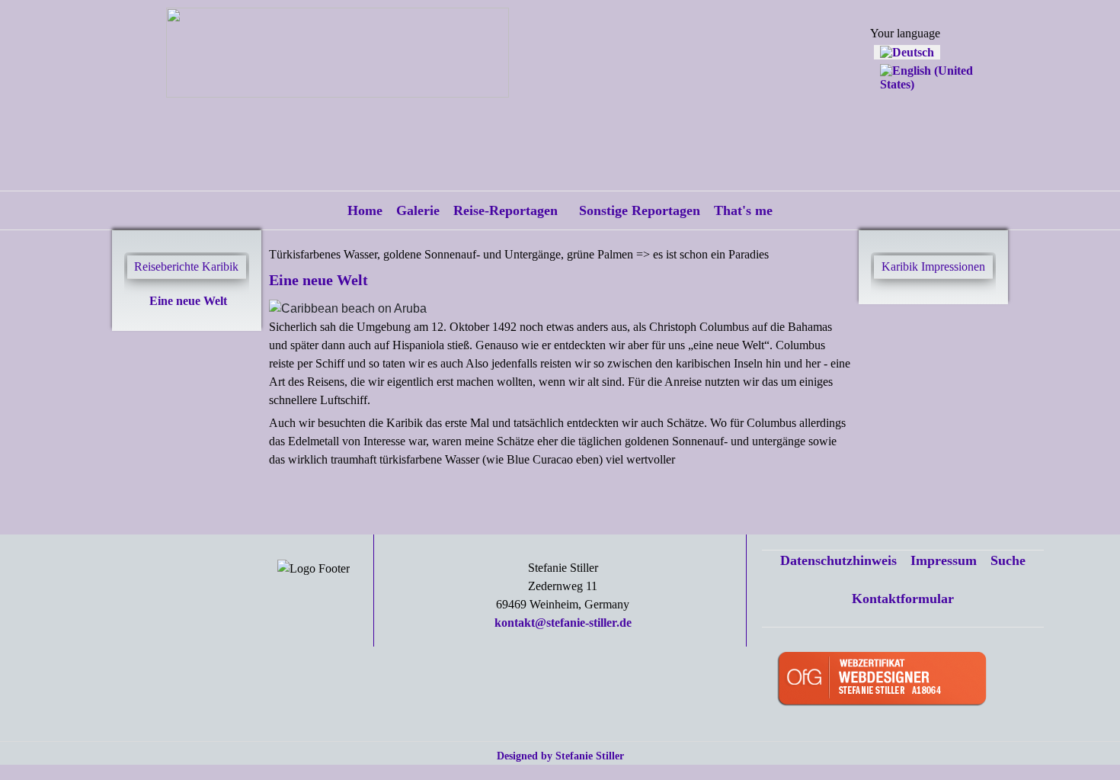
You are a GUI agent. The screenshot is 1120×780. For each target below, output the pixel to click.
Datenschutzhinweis (838, 560)
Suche (1008, 560)
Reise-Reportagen (505, 210)
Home (364, 210)
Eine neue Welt (188, 300)
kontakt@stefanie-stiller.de (563, 622)
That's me (743, 210)
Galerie (418, 210)
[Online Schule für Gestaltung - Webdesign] (905, 679)
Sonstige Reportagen (639, 210)
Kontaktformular (903, 598)
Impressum (943, 560)
